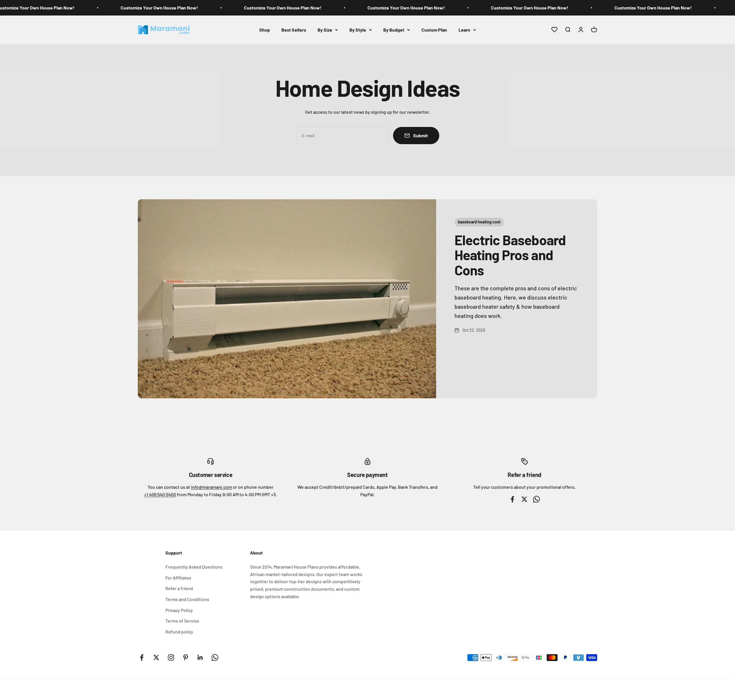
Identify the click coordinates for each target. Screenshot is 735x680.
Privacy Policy (179, 610)
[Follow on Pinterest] (185, 657)
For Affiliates (178, 577)
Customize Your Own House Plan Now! (159, 7)
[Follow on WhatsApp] (215, 657)
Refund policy (179, 631)
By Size (325, 29)
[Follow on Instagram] (171, 657)
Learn (464, 29)
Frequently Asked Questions (194, 566)
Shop (264, 29)
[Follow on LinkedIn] (200, 657)
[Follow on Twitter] (156, 657)
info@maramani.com (211, 487)
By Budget (393, 29)
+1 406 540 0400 (160, 494)
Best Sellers (293, 29)
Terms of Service (182, 620)
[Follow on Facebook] (142, 657)
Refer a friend (179, 588)
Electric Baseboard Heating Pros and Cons (510, 255)
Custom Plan (434, 29)
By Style (357, 29)
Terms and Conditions (187, 599)
